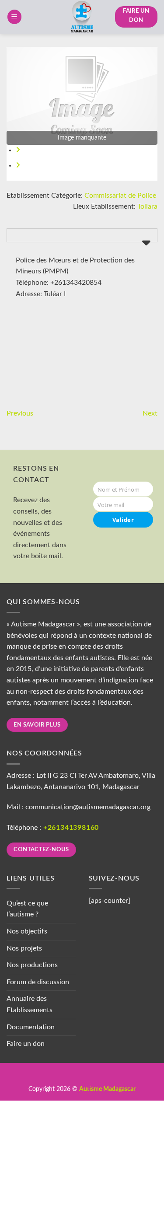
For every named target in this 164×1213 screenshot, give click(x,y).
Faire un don (26, 1043)
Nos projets (24, 948)
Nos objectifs (27, 931)
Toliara (147, 206)
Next (150, 413)
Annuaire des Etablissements (29, 1004)
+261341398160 (71, 827)
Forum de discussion (38, 982)
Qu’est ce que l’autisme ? (27, 909)
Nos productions (32, 964)
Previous (20, 413)
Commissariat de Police (120, 195)
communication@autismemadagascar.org (87, 807)
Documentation (31, 1027)
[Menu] (14, 17)
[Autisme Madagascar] (82, 17)
